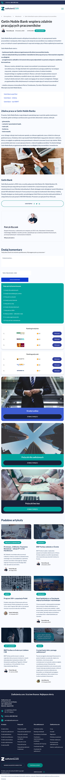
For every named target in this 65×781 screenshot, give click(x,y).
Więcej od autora (9, 237)
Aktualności (40, 30)
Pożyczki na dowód (10, 297)
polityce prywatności (54, 776)
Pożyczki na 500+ (10, 310)
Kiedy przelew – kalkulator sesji (14, 313)
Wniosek (57, 333)
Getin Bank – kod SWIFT (11, 102)
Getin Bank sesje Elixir (11, 94)
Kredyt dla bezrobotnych (12, 307)
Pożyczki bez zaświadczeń (12, 320)
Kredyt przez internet (11, 300)
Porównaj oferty (35, 765)
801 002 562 (14, 2)
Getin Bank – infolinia (10, 98)
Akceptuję (3, 779)
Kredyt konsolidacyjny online (13, 293)
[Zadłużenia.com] (10, 8)
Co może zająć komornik (12, 317)
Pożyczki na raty (9, 303)
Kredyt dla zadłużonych (11, 290)
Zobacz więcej (32, 416)
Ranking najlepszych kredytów (13, 765)
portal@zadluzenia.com (11, 720)
